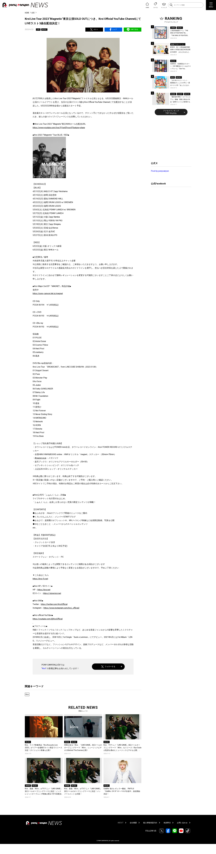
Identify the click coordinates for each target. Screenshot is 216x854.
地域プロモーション (178, 44)
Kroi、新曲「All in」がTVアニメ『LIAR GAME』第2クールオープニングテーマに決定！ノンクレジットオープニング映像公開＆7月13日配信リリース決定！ (43, 791)
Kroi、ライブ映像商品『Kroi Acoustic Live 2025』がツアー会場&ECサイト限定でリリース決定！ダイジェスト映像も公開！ (43, 747)
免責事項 (167, 823)
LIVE (33, 12)
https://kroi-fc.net (40, 579)
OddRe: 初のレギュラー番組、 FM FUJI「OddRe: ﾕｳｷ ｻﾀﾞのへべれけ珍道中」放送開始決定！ (122, 791)
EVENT (180, 94)
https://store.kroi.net (52, 593)
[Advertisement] (170, 138)
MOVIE (187, 94)
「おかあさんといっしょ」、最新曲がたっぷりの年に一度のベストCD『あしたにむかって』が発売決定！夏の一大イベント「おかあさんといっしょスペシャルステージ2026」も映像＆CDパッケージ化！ (180, 83)
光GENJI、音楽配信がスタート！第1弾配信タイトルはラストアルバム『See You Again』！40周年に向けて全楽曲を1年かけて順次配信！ (180, 66)
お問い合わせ (182, 823)
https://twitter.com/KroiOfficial (54, 604)
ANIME (67, 742)
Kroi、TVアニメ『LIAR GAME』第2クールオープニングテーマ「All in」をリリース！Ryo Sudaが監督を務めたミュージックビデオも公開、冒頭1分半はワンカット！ (122, 748)
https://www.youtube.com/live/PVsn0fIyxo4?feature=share (59, 127)
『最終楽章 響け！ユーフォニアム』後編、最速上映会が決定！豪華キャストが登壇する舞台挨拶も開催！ (180, 99)
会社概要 (133, 823)
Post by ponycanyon (160, 171)
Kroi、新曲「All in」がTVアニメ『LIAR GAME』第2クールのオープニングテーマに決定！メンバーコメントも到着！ (83, 791)
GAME (173, 28)
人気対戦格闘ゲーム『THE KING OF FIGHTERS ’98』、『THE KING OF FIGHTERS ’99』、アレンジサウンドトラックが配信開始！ (180, 33)
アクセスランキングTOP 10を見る (171, 112)
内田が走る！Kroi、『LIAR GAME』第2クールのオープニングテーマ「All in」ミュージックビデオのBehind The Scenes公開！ (83, 747)
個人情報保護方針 (150, 823)
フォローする (110, 666)
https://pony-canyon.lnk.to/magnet (48, 293)
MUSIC (44, 29)
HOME (27, 12)
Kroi (44, 668)
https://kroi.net (43, 589)
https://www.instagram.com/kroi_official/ (62, 608)
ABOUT (120, 823)
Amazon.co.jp (40, 458)
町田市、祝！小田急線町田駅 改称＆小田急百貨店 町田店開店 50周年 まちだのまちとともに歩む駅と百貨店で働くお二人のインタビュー (180, 49)
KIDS (172, 77)
